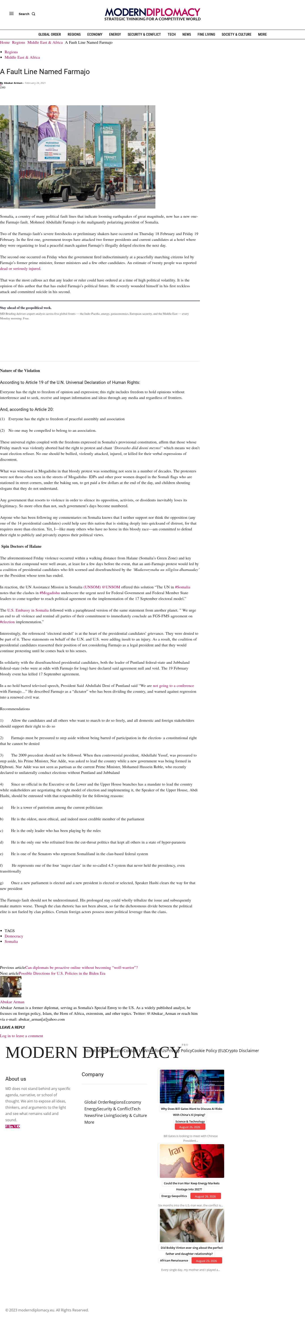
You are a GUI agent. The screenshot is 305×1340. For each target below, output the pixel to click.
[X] (14, 94)
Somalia (11, 941)
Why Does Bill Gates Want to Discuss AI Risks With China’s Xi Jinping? (191, 1112)
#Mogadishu (50, 592)
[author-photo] (10, 996)
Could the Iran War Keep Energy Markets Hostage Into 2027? (191, 1186)
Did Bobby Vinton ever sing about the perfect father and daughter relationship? (192, 1251)
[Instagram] (8, 1126)
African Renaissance (174, 1260)
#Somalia (182, 586)
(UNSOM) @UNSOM (102, 586)
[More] (66, 94)
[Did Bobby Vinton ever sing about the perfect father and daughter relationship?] (190, 1225)
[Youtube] (18, 1126)
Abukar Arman (13, 83)
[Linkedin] (35, 94)
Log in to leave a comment (21, 1035)
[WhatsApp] (25, 94)
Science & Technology (190, 1121)
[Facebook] (4, 94)
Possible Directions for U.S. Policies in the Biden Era (62, 973)
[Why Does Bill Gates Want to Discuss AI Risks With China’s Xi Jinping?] (190, 1086)
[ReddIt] (45, 94)
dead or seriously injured (20, 268)
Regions (18, 42)
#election (7, 621)
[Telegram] (55, 94)
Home (5, 42)
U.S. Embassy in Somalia (28, 610)
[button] (28, 14)
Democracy (14, 936)
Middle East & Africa (45, 42)
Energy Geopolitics (174, 1196)
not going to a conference (173, 685)
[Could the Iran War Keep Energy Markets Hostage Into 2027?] (190, 1160)
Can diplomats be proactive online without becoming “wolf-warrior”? (81, 967)
